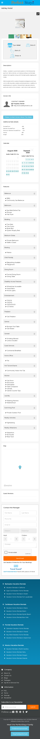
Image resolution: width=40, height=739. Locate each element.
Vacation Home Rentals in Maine (17, 608)
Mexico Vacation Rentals (14, 645)
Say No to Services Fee (11, 683)
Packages (7, 680)
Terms (6, 693)
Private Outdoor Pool (14, 413)
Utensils (9, 388)
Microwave (10, 382)
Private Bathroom (13, 240)
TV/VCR (9, 300)
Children (24, 535)
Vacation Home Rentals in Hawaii (17, 631)
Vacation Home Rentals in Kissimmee (18, 638)
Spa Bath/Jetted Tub (13, 210)
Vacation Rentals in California (15, 587)
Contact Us (7, 675)
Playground (10, 264)
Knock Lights (11, 290)
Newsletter (7, 698)
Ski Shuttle (10, 435)
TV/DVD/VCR (11, 304)
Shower (9, 212)
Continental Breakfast (14, 350)
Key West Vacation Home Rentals (17, 635)
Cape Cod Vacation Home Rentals (17, 591)
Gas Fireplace (11, 316)
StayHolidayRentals (20, 734)
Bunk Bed (10, 228)
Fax (8, 360)
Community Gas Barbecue (15, 200)
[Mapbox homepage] (8, 486)
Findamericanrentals (19, 728)
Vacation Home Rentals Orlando (16, 658)
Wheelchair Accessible (14, 286)
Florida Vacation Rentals (14, 625)
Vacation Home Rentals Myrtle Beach (18, 614)
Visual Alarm (11, 288)
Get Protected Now (10, 571)
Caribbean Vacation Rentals (15, 604)
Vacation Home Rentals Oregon (16, 655)
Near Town (10, 437)
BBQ (8, 198)
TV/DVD (9, 302)
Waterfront (10, 433)
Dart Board (10, 328)
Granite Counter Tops (14, 391)
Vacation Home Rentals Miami (16, 611)
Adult (5, 535)
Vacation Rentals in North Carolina (17, 649)
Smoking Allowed (12, 338)
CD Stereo (10, 306)
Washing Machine (13, 401)
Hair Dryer (10, 214)
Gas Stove (10, 380)
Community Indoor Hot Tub (16, 370)
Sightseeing (11, 423)
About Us (7, 673)
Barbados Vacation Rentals (15, 584)
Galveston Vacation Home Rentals (17, 628)
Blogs (6, 678)
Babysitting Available (13, 262)
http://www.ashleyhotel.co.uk (22, 105)
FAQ (5, 690)
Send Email (20, 558)
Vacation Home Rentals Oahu (16, 652)
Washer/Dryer (11, 403)
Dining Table (11, 276)
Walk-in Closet (11, 242)
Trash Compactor (12, 386)
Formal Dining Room (14, 274)
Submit (33, 707)
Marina (9, 252)
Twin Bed (10, 224)
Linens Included (12, 340)
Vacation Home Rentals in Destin (17, 594)
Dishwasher (10, 384)
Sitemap (6, 695)
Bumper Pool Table (13, 326)
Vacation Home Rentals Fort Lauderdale (19, 597)
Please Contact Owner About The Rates (18, 117)
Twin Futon (10, 226)
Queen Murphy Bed (13, 230)
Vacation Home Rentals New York (17, 617)
